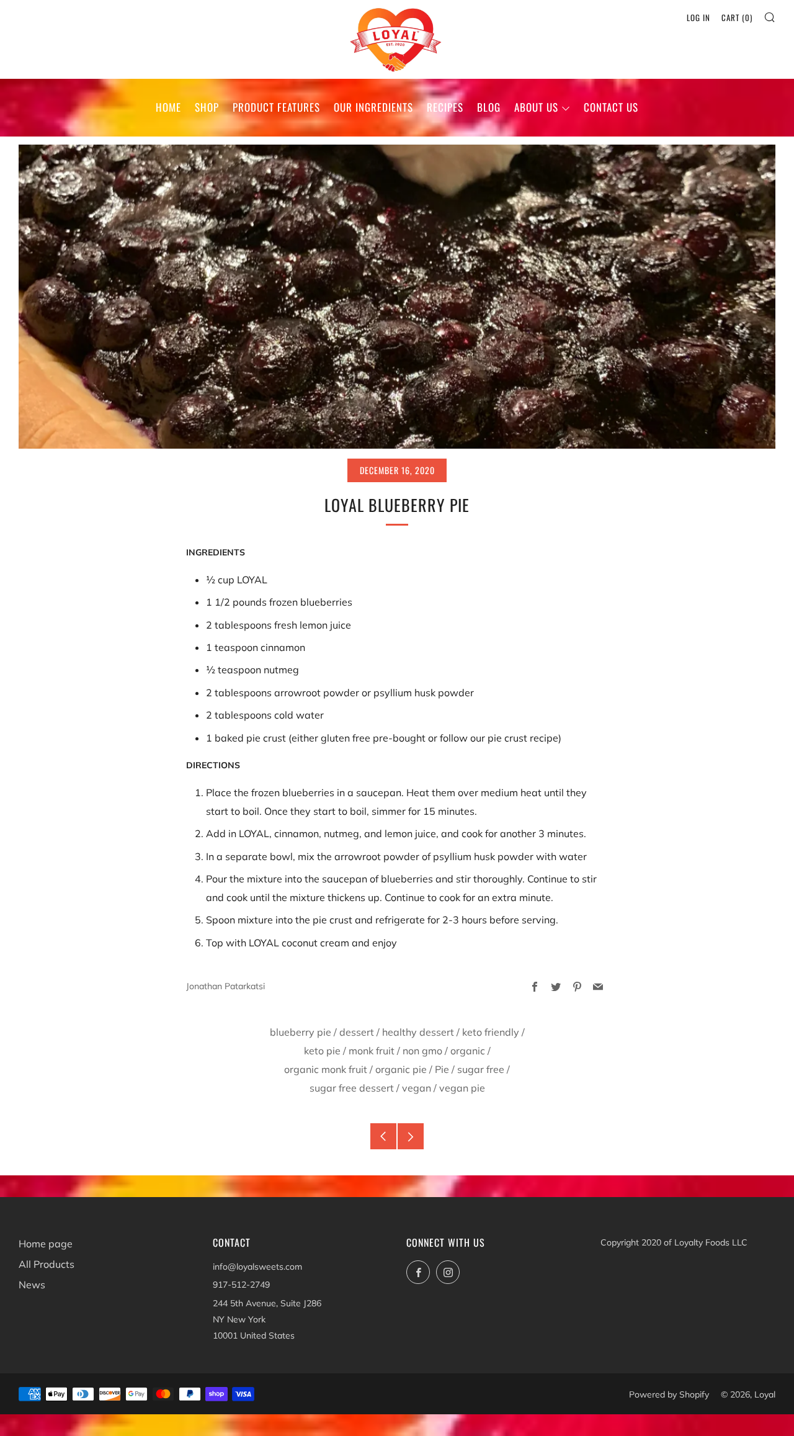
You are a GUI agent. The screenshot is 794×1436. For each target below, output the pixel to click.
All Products (46, 1264)
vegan (416, 1088)
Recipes (445, 107)
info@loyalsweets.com (257, 1266)
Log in (698, 17)
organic (467, 1050)
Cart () (736, 17)
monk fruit (372, 1050)
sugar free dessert (352, 1088)
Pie (442, 1069)
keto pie (322, 1050)
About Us (536, 107)
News (32, 1284)
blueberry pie (300, 1032)
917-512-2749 (241, 1284)
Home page (46, 1243)
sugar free (480, 1069)
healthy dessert (418, 1032)
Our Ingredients (373, 107)
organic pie (401, 1069)
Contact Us (611, 107)
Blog (489, 107)
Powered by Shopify (669, 1394)
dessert (356, 1032)
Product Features (276, 107)
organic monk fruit (325, 1069)
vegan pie (462, 1088)
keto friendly (490, 1032)
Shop (207, 107)
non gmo (422, 1050)
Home (168, 107)
